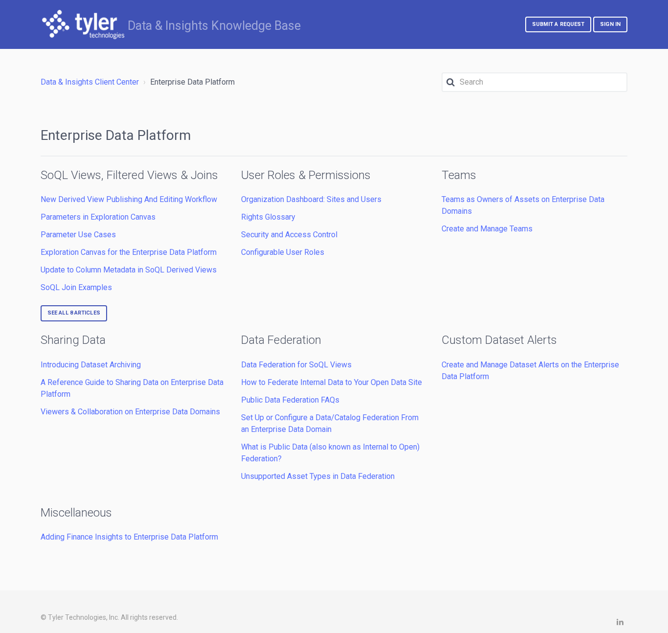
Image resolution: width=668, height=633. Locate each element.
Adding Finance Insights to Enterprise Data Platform (129, 537)
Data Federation (281, 340)
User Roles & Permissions (306, 175)
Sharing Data (73, 340)
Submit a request (558, 24)
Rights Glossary (268, 217)
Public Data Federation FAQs (290, 400)
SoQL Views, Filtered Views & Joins (129, 175)
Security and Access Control (289, 234)
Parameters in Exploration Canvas (98, 217)
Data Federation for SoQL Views (296, 364)
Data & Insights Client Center (90, 82)
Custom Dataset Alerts (499, 340)
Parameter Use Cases (78, 234)
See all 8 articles (73, 313)
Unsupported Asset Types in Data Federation (318, 476)
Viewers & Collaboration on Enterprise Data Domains (130, 411)
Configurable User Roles (282, 252)
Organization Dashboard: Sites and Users (311, 199)
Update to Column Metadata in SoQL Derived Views (129, 269)
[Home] (83, 24)
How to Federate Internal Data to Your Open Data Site (331, 382)
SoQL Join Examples (76, 287)
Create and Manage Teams (487, 228)
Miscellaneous (76, 513)
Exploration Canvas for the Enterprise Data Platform (129, 252)
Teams (459, 175)
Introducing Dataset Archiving (91, 364)
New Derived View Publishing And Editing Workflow (129, 199)
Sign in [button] (610, 24)
